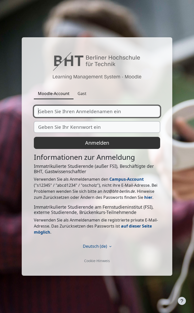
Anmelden (97, 142)
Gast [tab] (82, 93)
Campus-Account (126, 179)
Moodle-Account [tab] (53, 93)
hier (148, 197)
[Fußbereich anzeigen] (182, 301)
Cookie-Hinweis (97, 260)
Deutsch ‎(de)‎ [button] (95, 246)
